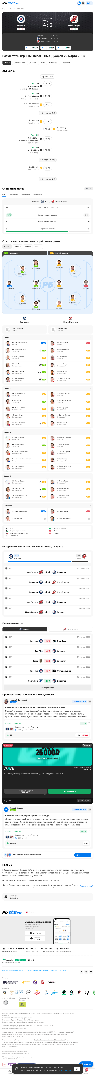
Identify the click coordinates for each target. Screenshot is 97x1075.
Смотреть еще (48, 688)
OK (77, 1069)
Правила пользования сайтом (12, 970)
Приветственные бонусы (82, 767)
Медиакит (63, 970)
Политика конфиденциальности (37, 970)
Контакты (54, 970)
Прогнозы (53, 62)
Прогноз (87, 1064)
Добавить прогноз (83, 855)
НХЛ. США (13, 898)
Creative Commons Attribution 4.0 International (49, 1040)
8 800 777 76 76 (49, 1026)
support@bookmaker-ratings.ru (17, 1028)
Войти (89, 3)
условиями (66, 1070)
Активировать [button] (70, 791)
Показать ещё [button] (86, 886)
